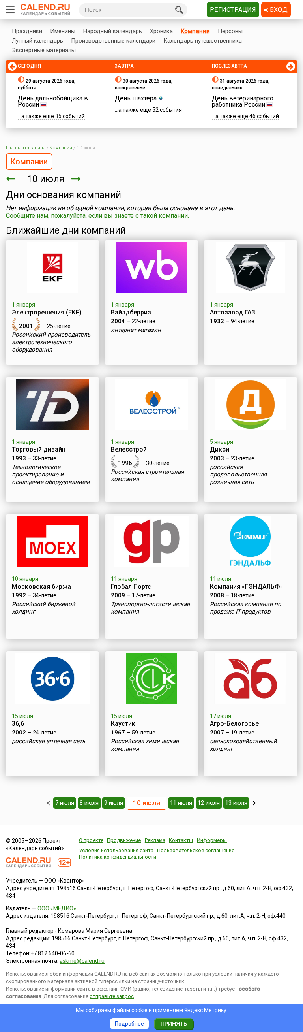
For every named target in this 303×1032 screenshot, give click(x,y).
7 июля (64, 802)
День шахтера (136, 98)
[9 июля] (10, 179)
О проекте (91, 840)
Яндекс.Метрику (205, 1010)
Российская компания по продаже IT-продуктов (245, 608)
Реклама (155, 840)
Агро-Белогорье (234, 723)
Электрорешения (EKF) (47, 312)
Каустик (123, 723)
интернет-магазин (136, 329)
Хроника (161, 31)
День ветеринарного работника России (242, 101)
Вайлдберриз (131, 312)
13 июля (236, 802)
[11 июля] (76, 179)
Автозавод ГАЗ (232, 312)
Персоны (230, 31)
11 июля (181, 802)
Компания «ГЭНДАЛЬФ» (246, 586)
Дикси (219, 449)
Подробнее (129, 1024)
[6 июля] (48, 803)
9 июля (113, 802)
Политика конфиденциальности (117, 857)
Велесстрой (129, 449)
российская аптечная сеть (48, 741)
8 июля (89, 802)
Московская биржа (41, 586)
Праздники (27, 31)
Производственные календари (113, 40)
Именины (62, 31)
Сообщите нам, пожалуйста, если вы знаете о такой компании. (97, 215)
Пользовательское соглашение (195, 850)
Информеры (212, 840)
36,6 (18, 723)
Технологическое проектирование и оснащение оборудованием (51, 474)
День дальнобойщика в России (53, 101)
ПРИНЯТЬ (174, 1024)
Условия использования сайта (116, 850)
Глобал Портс (131, 586)
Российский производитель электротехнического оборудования (51, 342)
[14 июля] (254, 803)
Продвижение (124, 840)
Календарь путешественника (202, 40)
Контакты (181, 840)
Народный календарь (112, 31)
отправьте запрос (112, 996)
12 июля (209, 802)
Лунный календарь (37, 40)
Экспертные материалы (44, 50)
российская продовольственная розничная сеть (238, 474)
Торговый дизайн (38, 449)
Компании (195, 31)
